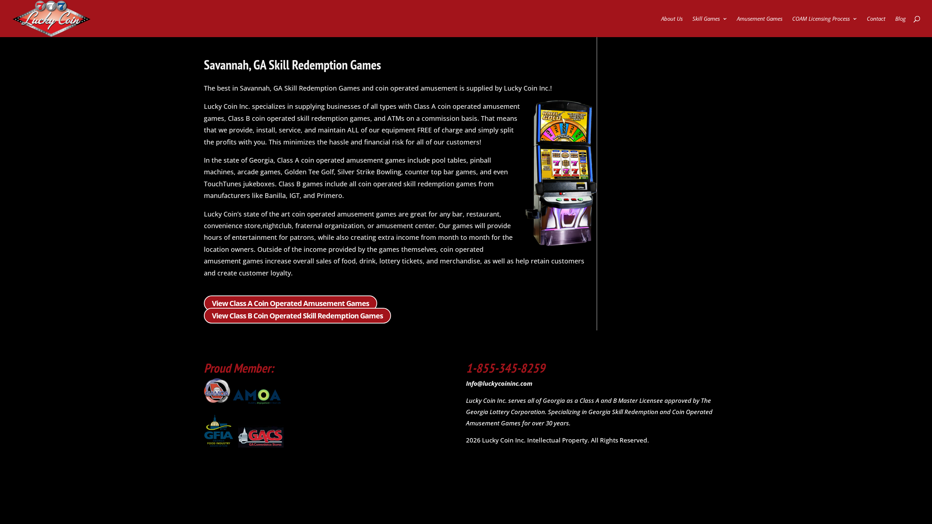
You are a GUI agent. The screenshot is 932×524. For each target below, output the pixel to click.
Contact (876, 19)
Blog (900, 19)
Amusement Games (759, 19)
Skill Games (706, 19)
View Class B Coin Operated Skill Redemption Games (297, 316)
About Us (672, 19)
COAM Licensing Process (821, 19)
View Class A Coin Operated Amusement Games (290, 303)
